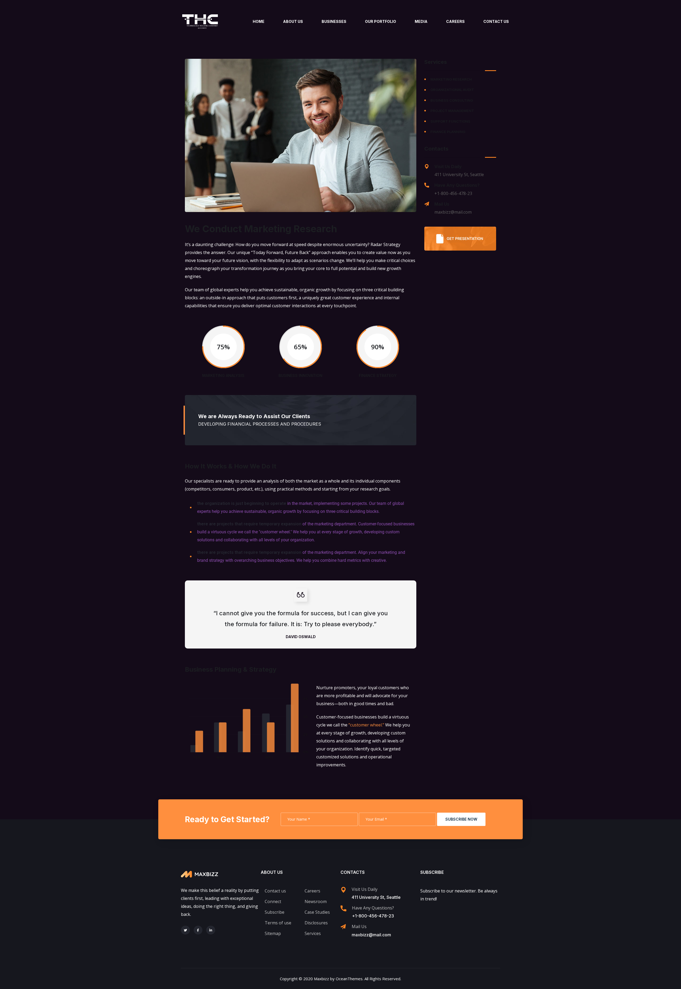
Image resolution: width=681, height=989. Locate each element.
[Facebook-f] (198, 930)
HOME (258, 21)
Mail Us (441, 204)
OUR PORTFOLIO (380, 21)
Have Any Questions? (457, 185)
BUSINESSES (334, 21)
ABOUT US (293, 21)
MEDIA (421, 21)
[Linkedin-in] (210, 930)
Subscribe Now (461, 819)
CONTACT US (496, 21)
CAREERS (455, 21)
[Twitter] (185, 930)
